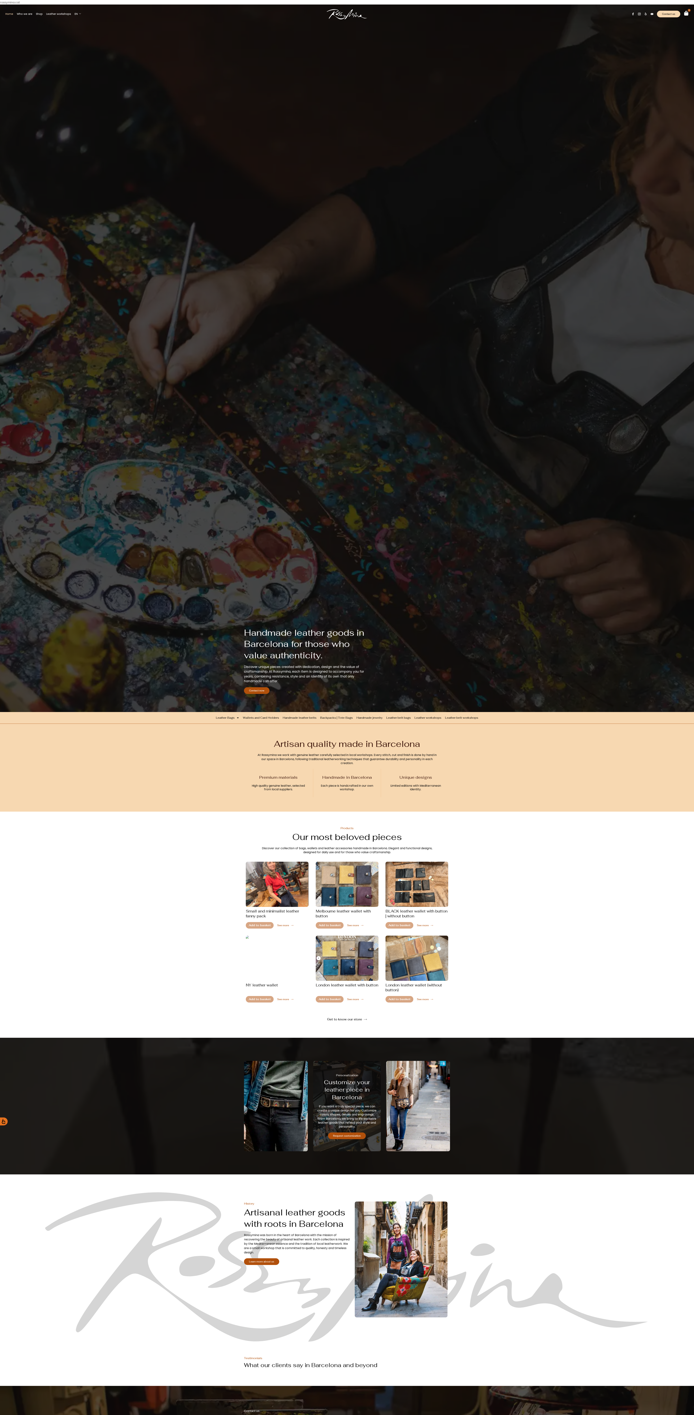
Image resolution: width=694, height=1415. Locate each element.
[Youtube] (652, 14)
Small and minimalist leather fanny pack (272, 913)
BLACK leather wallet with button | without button (416, 913)
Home (9, 14)
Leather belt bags (398, 718)
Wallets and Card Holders (261, 718)
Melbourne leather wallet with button (343, 913)
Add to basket (260, 925)
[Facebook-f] (633, 14)
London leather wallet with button (347, 985)
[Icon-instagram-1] (639, 14)
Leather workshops (58, 14)
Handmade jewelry (369, 718)
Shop (39, 14)
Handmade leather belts (299, 718)
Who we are (24, 14)
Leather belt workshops (461, 718)
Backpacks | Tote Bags (336, 718)
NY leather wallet (262, 985)
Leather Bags (225, 718)
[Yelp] (645, 14)
